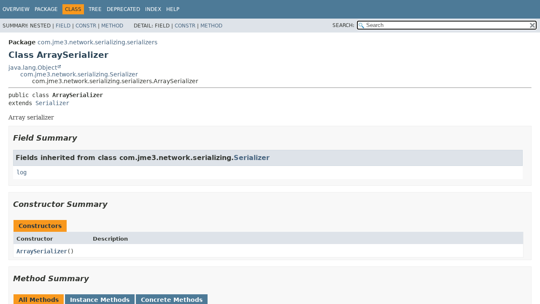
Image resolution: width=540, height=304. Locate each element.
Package (46, 9)
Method (112, 26)
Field (63, 26)
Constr (86, 26)
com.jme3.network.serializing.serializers (97, 42)
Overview (16, 9)
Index (153, 9)
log (21, 172)
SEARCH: (343, 25)
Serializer (52, 103)
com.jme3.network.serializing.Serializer (79, 74)
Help (172, 9)
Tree (95, 9)
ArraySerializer (41, 251)
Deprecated (123, 9)
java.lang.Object (32, 67)
